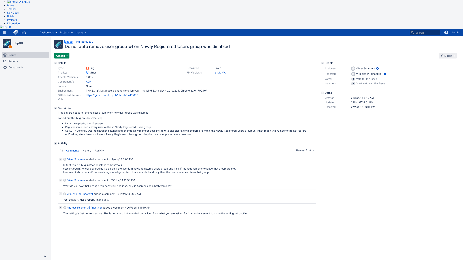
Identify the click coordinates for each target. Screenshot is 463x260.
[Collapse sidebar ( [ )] (45, 256)
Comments (72, 150)
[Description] (55, 108)
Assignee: (330, 68)
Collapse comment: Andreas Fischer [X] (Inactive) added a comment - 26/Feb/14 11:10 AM (60, 207)
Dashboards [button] (47, 32)
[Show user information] (377, 68)
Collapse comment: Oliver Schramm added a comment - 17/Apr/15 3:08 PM (60, 159)
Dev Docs (13, 12)
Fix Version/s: (194, 72)
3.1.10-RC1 (221, 72)
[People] (322, 63)
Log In (455, 32)
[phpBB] (7, 43)
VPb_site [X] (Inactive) (80, 193)
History (87, 150)
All (61, 150)
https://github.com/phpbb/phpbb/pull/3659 (112, 95)
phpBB (18, 43)
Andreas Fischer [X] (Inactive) (84, 207)
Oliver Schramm (76, 159)
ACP (88, 81)
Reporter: (330, 73)
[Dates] (322, 93)
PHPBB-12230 (84, 41)
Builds (10, 16)
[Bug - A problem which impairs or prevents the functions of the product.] (87, 68)
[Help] (446, 32)
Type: (61, 68)
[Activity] (55, 143)
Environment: (65, 90)
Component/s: (66, 81)
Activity (99, 150)
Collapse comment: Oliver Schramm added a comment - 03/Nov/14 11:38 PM (60, 180)
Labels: (62, 86)
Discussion (13, 23)
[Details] (55, 63)
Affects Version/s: (68, 77)
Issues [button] (79, 32)
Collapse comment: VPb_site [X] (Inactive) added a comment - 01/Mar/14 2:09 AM (60, 193)
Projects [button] (65, 32)
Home (10, 5)
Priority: (62, 72)
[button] (4, 32)
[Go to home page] (22, 32)
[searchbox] (425, 32)
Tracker (11, 8)
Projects (12, 19)
